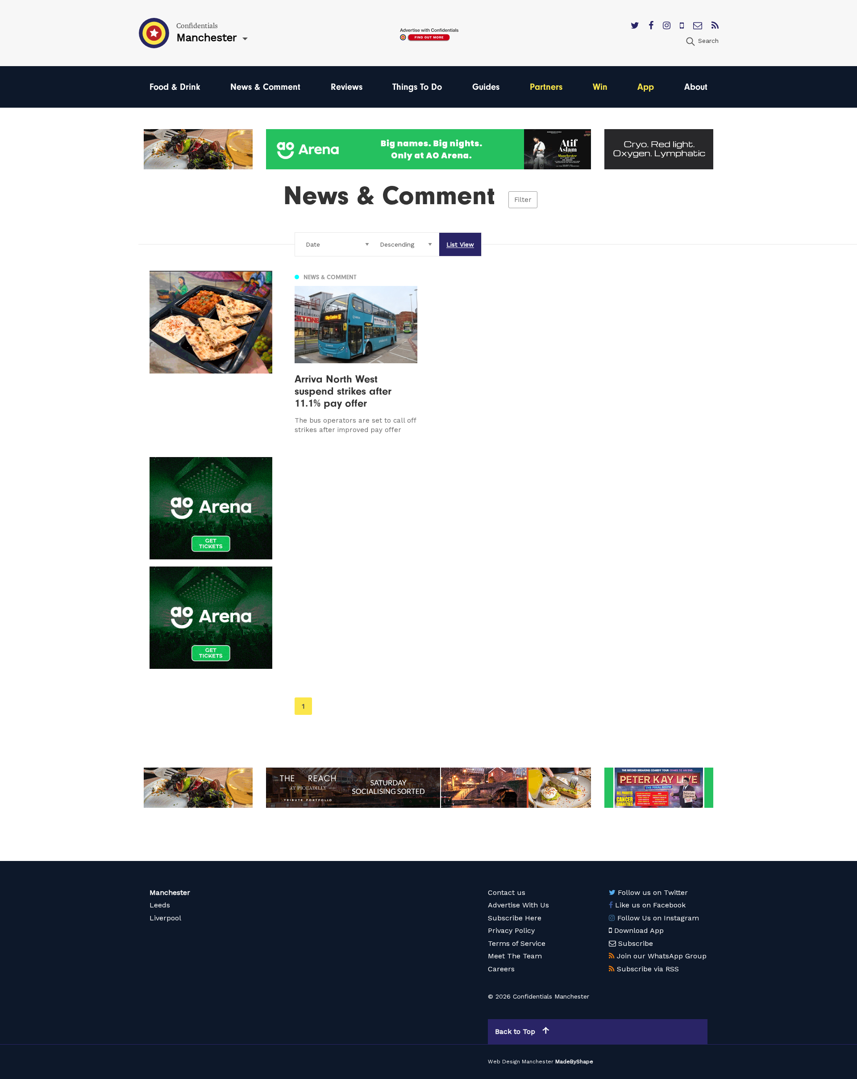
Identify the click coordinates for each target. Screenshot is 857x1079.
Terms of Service (516, 943)
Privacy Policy (511, 930)
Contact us (506, 892)
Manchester (170, 892)
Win (600, 87)
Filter (523, 200)
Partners (546, 87)
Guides (485, 87)
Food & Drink (175, 87)
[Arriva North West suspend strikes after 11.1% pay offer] (355, 352)
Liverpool (165, 918)
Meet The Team (515, 956)
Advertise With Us (518, 905)
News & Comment (265, 87)
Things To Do (417, 87)
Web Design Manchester (520, 1061)
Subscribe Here (514, 918)
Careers (501, 969)
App (645, 87)
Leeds (160, 905)
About (695, 87)
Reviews (346, 87)
